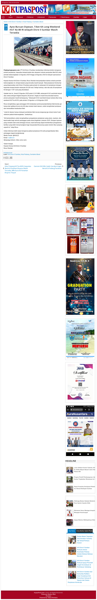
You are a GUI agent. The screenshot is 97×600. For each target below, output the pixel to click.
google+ (90, 2)
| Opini (85, 17)
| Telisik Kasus (64, 17)
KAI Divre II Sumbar (14, 154)
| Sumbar (76, 17)
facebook (87, 2)
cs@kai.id (11, 138)
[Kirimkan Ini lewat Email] (4, 158)
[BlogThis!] (7, 158)
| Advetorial (41, 17)
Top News (72, 531)
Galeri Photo (88, 531)
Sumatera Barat (35, 154)
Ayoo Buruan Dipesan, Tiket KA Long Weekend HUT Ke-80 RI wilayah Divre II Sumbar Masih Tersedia (35, 29)
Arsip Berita (80, 531)
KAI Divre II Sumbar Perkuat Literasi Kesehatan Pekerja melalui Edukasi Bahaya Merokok (85, 552)
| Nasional (19, 17)
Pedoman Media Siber (48, 594)
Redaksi (48, 596)
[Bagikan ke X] (9, 158)
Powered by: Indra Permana (48, 597)
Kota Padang (25, 154)
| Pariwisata (52, 17)
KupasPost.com (39, 592)
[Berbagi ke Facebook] (11, 158)
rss (93, 2)
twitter (84, 2)
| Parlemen (30, 17)
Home (10, 17)
